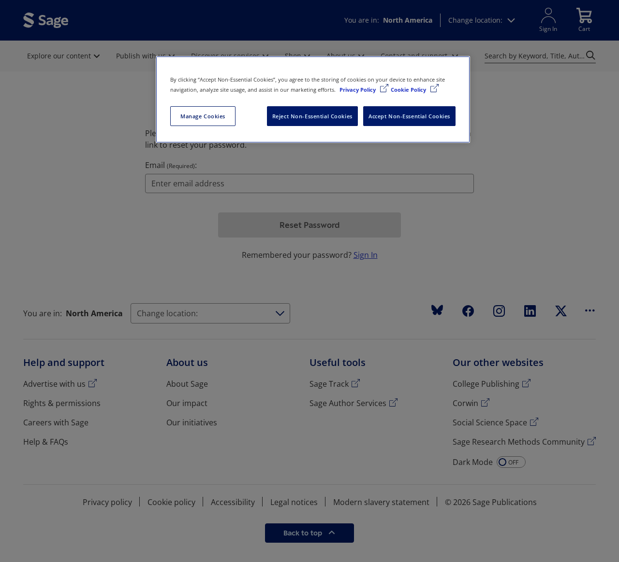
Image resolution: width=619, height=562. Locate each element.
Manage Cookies (202, 116)
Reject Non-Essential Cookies (312, 116)
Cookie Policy (409, 89)
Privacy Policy (358, 89)
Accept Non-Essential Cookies (409, 116)
